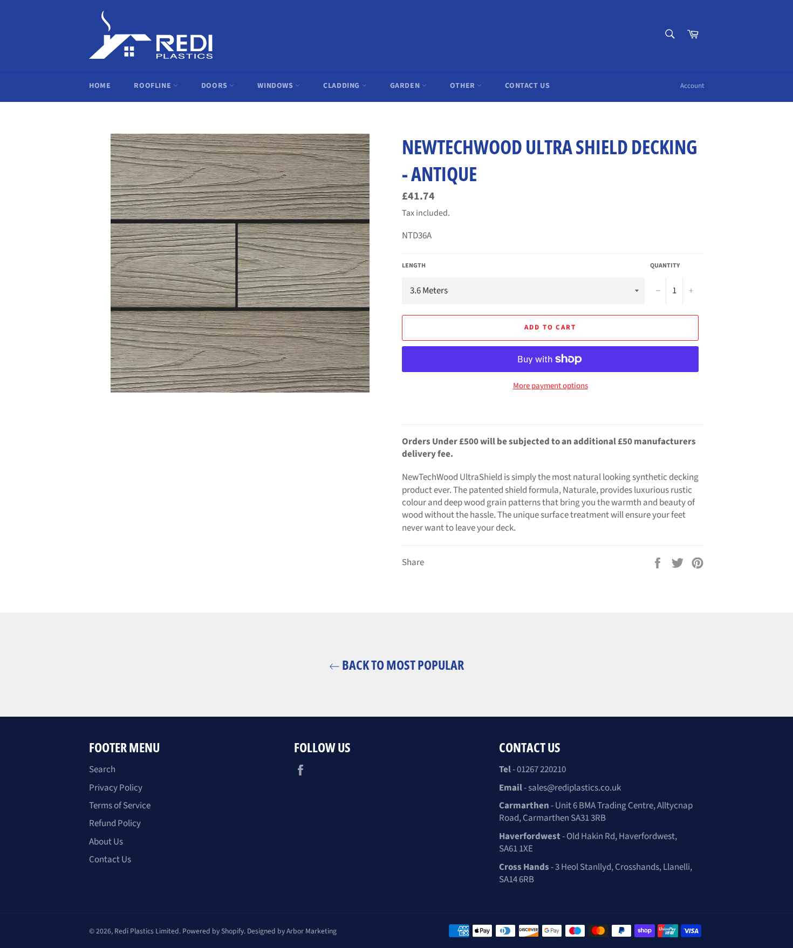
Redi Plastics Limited (146, 931)
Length (414, 266)
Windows (276, 85)
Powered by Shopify (213, 931)
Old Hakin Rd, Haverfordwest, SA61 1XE (588, 842)
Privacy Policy (115, 787)
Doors (215, 85)
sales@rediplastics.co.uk (574, 787)
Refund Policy (115, 823)
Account (692, 86)
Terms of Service (120, 805)
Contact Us (527, 85)
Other (463, 85)
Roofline (153, 85)
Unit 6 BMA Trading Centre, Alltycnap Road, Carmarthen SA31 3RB (596, 812)
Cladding (342, 85)
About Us (106, 841)
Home (100, 85)
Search (102, 769)
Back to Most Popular (402, 665)
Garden (406, 85)
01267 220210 (541, 769)
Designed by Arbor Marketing (292, 931)
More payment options (550, 386)
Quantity (665, 266)
